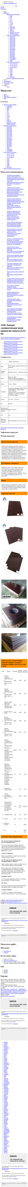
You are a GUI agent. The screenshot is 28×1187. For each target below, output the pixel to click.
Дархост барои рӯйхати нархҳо (9, 985)
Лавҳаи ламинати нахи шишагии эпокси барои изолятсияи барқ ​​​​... (13, 218)
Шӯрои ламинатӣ (5, 993)
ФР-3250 (12, 77)
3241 (11, 71)
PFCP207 (12, 56)
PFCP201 (12, 52)
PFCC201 (12, 51)
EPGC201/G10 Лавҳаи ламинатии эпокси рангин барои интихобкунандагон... (15, 195)
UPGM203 (12, 58)
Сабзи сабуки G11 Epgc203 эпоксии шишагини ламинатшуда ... (14, 235)
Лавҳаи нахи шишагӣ (6, 990)
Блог (8, 86)
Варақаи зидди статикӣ (19, 992)
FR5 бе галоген (14, 34)
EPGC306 (12, 43)
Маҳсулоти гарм (5, 989)
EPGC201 (12, 36)
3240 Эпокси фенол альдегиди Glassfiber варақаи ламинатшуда (15, 282)
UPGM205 (12, 59)
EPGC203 (12, 39)
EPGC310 (12, 46)
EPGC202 (12, 38)
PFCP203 (12, 55)
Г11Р (11, 24)
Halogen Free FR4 (14, 32)
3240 (11, 70)
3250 (11, 75)
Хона (5, 11)
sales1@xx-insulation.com (10, 960)
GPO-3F (12, 31)
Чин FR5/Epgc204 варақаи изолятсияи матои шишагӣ (14, 225)
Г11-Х (11, 22)
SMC (11, 60)
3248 (11, 74)
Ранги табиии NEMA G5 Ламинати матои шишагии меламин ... (14, 207)
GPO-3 (12, 29)
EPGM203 (12, 49)
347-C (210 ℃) (14, 63)
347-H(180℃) (13, 67)
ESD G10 (12, 28)
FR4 (11, 15)
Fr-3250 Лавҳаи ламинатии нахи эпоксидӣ (16, 903)
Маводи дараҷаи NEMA (13, 14)
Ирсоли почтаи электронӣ (8, 996)
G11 (11, 21)
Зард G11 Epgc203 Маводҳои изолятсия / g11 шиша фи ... (14, 243)
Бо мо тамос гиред (8, 82)
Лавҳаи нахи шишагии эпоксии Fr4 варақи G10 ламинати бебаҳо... (15, 184)
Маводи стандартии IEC (13, 35)
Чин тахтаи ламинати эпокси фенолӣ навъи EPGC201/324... (15, 260)
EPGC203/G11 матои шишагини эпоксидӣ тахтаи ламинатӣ (15, 252)
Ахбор (5, 85)
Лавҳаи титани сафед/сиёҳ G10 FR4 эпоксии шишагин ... (15, 268)
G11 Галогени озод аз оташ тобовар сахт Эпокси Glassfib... (15, 313)
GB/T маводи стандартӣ (13, 62)
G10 (11, 20)
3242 (11, 72)
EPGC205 (12, 42)
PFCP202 (12, 53)
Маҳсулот (6, 13)
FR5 (11, 17)
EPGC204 (12, 41)
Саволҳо (6, 952)
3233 (11, 68)
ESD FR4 (12, 27)
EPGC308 (12, 45)
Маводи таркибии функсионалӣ (15, 78)
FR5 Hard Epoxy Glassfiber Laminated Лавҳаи (14, 320)
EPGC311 (12, 48)
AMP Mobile (22, 989)
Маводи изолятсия (17, 990)
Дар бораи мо (7, 81)
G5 (11, 18)
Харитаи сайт (14, 989)
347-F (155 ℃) (13, 65)
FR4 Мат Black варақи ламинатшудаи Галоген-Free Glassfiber (14, 305)
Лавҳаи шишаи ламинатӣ (17, 993)
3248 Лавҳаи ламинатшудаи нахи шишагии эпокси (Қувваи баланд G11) (12, 900)
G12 (11, 25)
